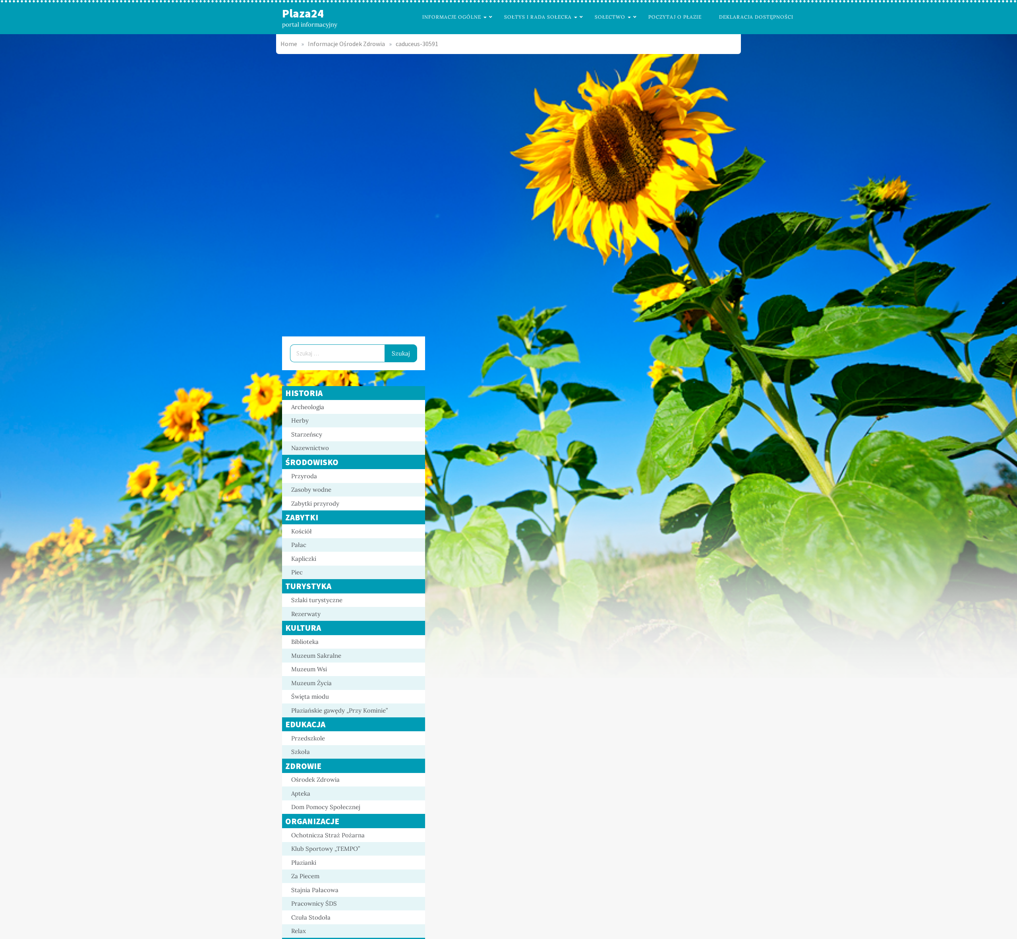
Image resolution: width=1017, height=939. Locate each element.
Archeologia (307, 407)
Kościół (301, 531)
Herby (300, 420)
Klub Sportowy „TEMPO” (325, 848)
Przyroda (304, 476)
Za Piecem (305, 876)
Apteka (300, 793)
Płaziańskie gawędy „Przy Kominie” (339, 710)
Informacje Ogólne (451, 17)
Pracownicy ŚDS (314, 903)
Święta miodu (310, 696)
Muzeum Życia (311, 683)
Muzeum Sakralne (316, 655)
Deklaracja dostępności (756, 17)
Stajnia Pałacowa (314, 890)
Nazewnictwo (310, 448)
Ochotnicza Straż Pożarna (328, 835)
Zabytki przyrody (315, 503)
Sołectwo (610, 17)
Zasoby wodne (311, 489)
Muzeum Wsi (309, 669)
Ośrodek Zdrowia (315, 779)
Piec (297, 572)
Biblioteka (305, 641)
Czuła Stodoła (311, 917)
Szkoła (300, 751)
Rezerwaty (306, 614)
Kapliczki (303, 558)
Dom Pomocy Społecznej (325, 807)
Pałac (298, 545)
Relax (298, 931)
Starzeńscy (306, 434)
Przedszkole (308, 738)
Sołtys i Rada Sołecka (538, 17)
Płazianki (303, 862)
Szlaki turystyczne (316, 600)
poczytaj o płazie (675, 17)
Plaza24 (303, 13)
